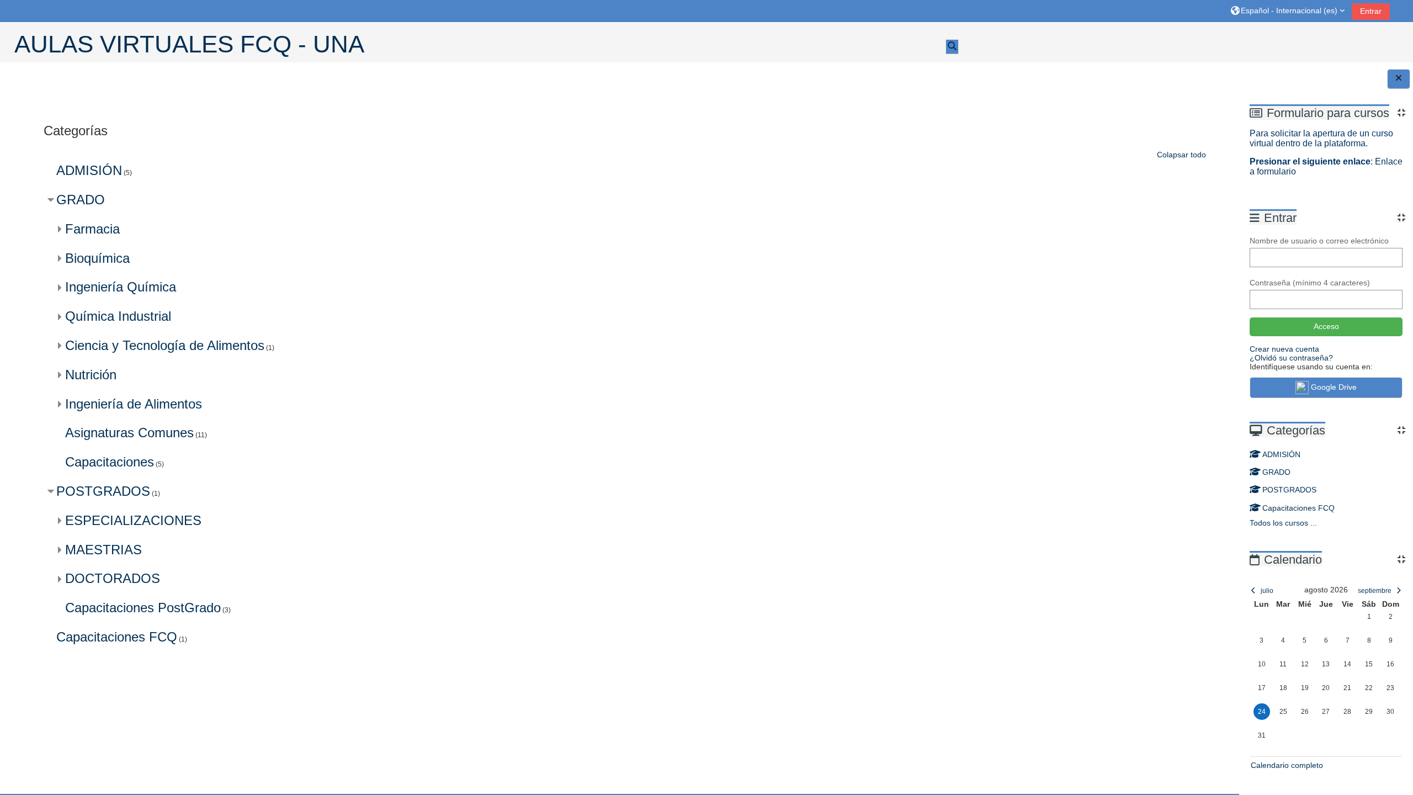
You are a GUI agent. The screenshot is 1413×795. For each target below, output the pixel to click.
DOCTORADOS (112, 578)
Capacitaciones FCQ (1298, 508)
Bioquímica (97, 258)
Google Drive (1334, 387)
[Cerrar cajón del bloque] (1398, 78)
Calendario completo (1287, 765)
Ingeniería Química (120, 286)
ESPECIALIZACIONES (133, 520)
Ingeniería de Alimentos (133, 403)
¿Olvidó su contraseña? (1291, 357)
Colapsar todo (1181, 154)
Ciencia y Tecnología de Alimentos (164, 345)
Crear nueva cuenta (1284, 348)
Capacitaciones (109, 461)
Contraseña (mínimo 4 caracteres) (1310, 282)
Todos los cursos (1279, 522)
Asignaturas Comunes (129, 432)
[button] (1287, 11)
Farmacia (92, 228)
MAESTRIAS (103, 549)
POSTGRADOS (1289, 489)
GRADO (1276, 472)
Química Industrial (118, 316)
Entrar (1371, 11)
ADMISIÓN (1281, 454)
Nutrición (90, 374)
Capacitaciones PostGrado (143, 607)
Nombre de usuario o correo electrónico (1319, 240)
